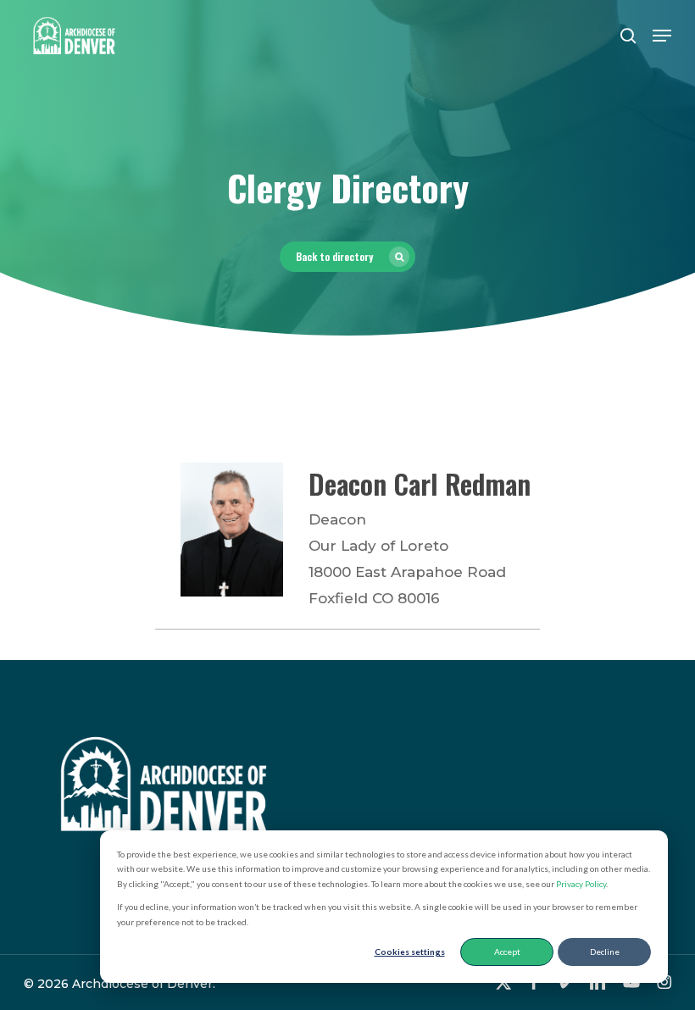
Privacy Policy (581, 884)
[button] (662, 35)
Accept (507, 951)
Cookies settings (410, 951)
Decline (605, 951)
